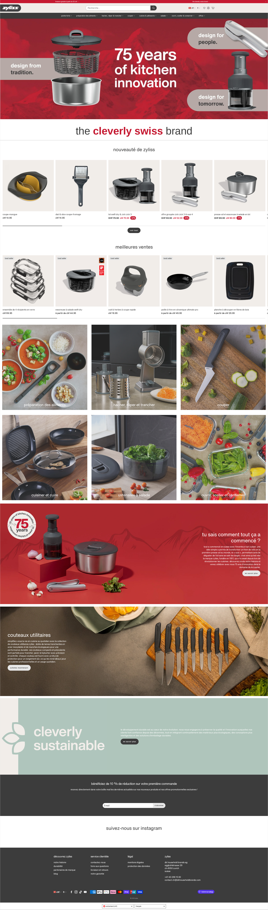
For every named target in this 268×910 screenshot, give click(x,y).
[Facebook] (71, 891)
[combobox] (117, 906)
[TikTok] (80, 891)
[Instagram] (76, 891)
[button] (121, 8)
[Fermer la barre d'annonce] (265, 1)
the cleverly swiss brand (200, 1)
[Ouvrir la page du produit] (28, 185)
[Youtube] (85, 891)
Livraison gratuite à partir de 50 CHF (66, 1)
